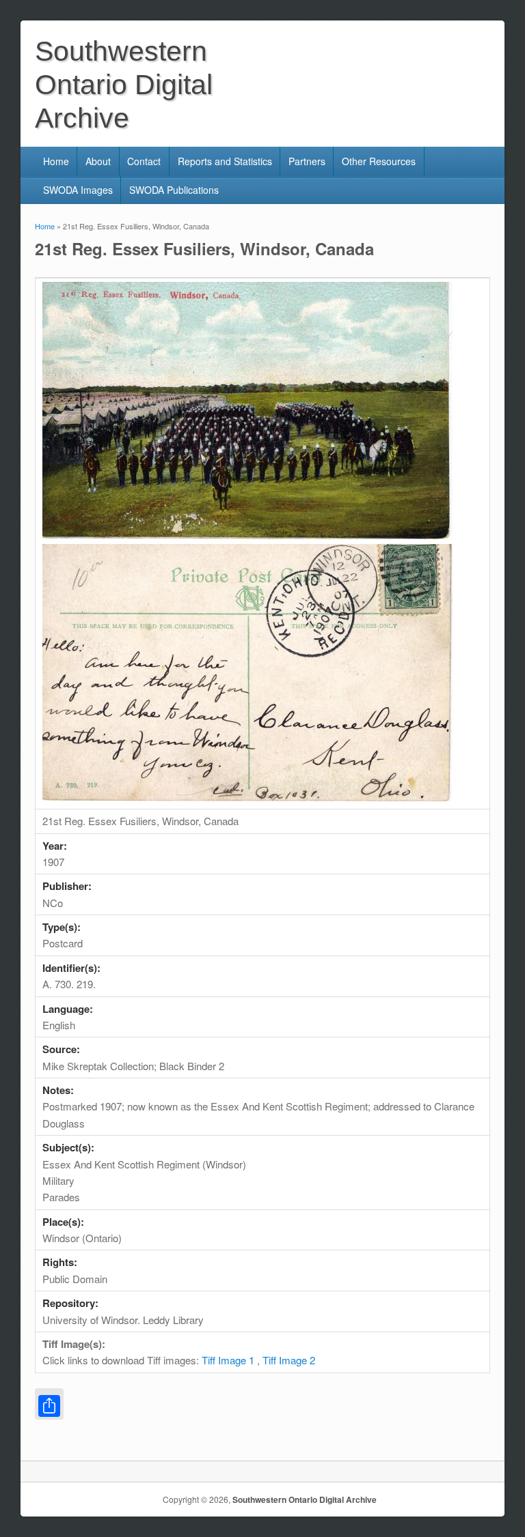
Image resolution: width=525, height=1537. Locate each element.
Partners (306, 161)
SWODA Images (78, 190)
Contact (144, 161)
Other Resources (379, 161)
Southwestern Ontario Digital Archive (304, 1499)
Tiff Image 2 (288, 1360)
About (98, 161)
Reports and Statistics (225, 161)
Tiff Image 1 (228, 1360)
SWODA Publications (174, 190)
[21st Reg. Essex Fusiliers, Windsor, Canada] (247, 535)
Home (56, 161)
